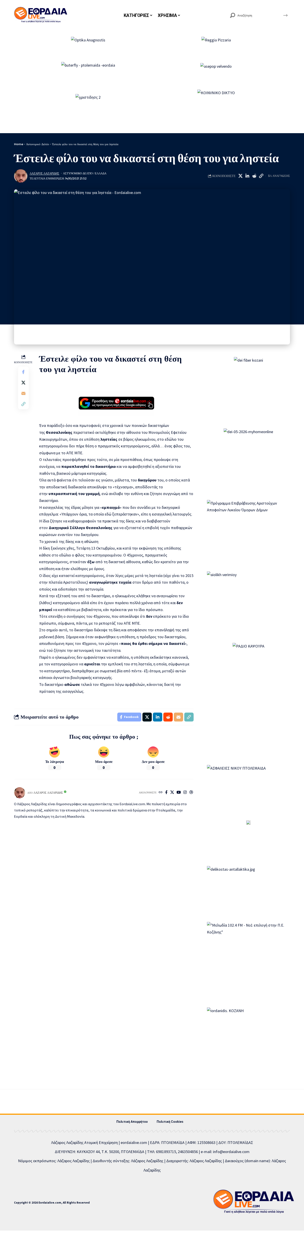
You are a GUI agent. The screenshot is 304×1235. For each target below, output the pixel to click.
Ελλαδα (100, 173)
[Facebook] (166, 792)
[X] (172, 792)
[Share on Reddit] (254, 175)
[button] (261, 175)
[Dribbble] (191, 792)
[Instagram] (185, 792)
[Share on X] (240, 175)
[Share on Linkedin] (247, 175)
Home (18, 144)
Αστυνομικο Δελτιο (78, 173)
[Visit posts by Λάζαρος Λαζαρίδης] (20, 176)
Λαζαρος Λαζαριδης (44, 173)
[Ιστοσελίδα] (160, 792)
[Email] (23, 393)
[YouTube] (178, 792)
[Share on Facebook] (23, 372)
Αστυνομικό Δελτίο (37, 144)
